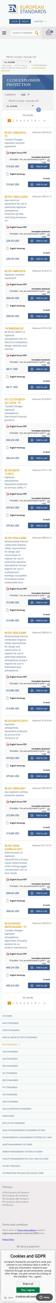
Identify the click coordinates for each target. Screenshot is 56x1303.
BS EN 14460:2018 (15, 274)
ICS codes (7, 1015)
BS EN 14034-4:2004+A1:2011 (16, 859)
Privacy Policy (8, 1239)
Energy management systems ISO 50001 (22, 1151)
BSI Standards (21, 65)
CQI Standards (10, 1058)
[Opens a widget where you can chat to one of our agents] (44, 1297)
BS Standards (23, 1192)
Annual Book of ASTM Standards (19, 1037)
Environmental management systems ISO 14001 (27, 1137)
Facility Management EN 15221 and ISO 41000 (25, 1158)
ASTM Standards (10, 1030)
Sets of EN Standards (13, 1123)
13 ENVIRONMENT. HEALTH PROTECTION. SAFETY (24, 66)
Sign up (25, 21)
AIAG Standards (10, 1023)
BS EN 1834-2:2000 (16, 560)
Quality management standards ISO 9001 (23, 1130)
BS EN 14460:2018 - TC (16, 139)
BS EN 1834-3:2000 (16, 651)
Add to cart (41, 166)
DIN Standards (10, 1065)
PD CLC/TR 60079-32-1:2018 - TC (16, 409)
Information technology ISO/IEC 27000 (22, 1173)
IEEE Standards (10, 1080)
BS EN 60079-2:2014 (16, 729)
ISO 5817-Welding (11, 1165)
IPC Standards (9, 1087)
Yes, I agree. (28, 1290)
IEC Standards (9, 1073)
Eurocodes (8, 1115)
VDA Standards (21, 1202)
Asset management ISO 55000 (17, 1144)
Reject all (28, 1284)
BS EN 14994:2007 (16, 792)
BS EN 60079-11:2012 (16, 479)
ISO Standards (9, 1094)
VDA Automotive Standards (16, 1108)
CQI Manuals (7, 1205)
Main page (7, 65)
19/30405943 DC (16, 338)
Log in (14, 21)
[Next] (40, 120)
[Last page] (45, 120)
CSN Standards (10, 1051)
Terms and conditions (26, 1230)
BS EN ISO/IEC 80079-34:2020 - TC (16, 935)
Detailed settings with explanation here (28, 1296)
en (45, 21)
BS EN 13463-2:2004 (16, 208)
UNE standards (10, 1101)
